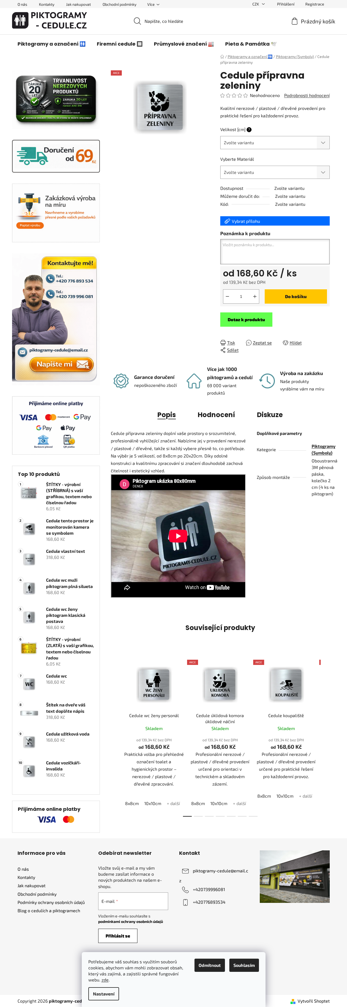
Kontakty (46, 4)
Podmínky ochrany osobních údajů (51, 902)
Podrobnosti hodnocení (307, 95)
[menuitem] (51, 44)
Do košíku (296, 296)
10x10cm (152, 803)
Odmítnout (210, 965)
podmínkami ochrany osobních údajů (130, 921)
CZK (256, 4)
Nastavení (103, 993)
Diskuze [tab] (270, 414)
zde (105, 979)
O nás (22, 4)
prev (115, 736)
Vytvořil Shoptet (314, 1000)
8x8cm (132, 803)
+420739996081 (209, 889)
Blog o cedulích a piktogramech (49, 910)
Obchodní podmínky (119, 4)
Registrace (314, 4)
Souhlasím (244, 965)
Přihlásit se (118, 935)
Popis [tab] (166, 414)
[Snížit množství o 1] (227, 296)
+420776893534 (209, 902)
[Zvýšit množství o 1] (255, 296)
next (325, 736)
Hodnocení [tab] (216, 414)
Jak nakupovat (78, 4)
